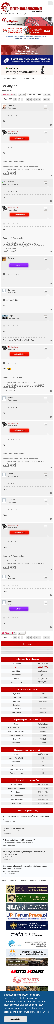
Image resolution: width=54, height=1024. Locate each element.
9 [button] (39, 99)
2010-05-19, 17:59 (12, 274)
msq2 (10, 602)
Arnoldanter (16, 698)
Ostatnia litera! (16, 766)
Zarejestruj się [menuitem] (8, 14)
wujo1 (11, 316)
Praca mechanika (16, 796)
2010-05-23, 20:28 (12, 586)
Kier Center (7, 871)
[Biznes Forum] (27, 907)
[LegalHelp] (27, 70)
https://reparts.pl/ (9, 175)
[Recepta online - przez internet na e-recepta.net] (27, 40)
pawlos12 (11, 182)
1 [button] (22, 99)
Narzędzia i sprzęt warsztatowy (25, 842)
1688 (39, 667)
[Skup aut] (27, 60)
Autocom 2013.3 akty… (16, 732)
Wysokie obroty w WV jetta (13, 828)
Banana (11, 258)
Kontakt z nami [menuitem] (46, 881)
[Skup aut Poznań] (27, 50)
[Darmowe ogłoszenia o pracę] (27, 916)
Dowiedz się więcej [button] (39, 1012)
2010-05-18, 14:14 (12, 192)
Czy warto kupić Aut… (16, 728)
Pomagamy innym (16, 773)
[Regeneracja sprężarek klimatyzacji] (27, 980)
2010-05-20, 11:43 (12, 407)
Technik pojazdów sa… (16, 769)
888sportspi (16, 709)
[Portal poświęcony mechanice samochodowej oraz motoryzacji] (27, 21)
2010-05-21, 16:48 (12, 510)
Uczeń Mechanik (9, 842)
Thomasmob (16, 701)
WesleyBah (16, 713)
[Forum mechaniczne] (22, 7)
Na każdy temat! (17, 800)
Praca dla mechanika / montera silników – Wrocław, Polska (26, 816)
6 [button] (30, 99)
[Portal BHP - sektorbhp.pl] (27, 953)
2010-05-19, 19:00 (12, 300)
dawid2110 (16, 671)
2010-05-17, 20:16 (12, 148)
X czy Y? (16, 739)
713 (39, 675)
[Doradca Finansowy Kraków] (27, 898)
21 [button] (45, 99)
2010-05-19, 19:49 (12, 326)
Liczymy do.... (11, 86)
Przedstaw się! (16, 792)
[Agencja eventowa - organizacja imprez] (27, 989)
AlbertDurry (16, 705)
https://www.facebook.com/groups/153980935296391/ (23, 170)
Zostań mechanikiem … (16, 735)
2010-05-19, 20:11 (12, 363)
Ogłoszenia (15, 871)
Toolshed (6, 819)
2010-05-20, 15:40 (12, 440)
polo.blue (6, 857)
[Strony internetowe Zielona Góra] (27, 943)
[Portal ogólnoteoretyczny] (27, 934)
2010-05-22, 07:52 (12, 542)
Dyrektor (11, 290)
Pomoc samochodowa (16, 788)
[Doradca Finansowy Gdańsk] (27, 888)
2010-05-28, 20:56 (12, 618)
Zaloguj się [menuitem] (23, 14)
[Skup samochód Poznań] (27, 971)
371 (39, 682)
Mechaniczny (13, 131)
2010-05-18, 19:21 (12, 224)
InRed (12, 91)
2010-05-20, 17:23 (12, 484)
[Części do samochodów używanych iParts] (27, 30)
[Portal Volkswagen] (27, 962)
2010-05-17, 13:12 (12, 115)
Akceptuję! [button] (15, 1019)
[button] (15, 99)
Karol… (6, 831)
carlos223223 (16, 682)
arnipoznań (16, 675)
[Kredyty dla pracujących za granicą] (27, 925)
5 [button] (27, 99)
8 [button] (36, 99)
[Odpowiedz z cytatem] (45, 106)
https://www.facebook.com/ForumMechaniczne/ (20, 167)
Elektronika (16, 803)
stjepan (11, 105)
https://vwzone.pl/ (9, 172)
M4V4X (10, 397)
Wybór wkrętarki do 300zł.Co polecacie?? (19, 840)
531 (39, 678)
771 (39, 671)
